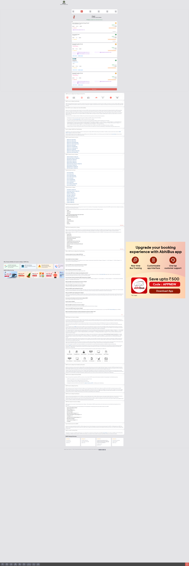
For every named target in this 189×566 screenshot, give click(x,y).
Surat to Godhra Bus (70, 182)
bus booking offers (77, 119)
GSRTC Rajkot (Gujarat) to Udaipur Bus (73, 158)
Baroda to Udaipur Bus (70, 199)
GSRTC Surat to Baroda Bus (71, 139)
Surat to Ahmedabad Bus (71, 179)
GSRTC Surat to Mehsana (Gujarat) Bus (73, 150)
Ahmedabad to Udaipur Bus (71, 189)
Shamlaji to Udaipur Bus (71, 196)
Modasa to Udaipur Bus (70, 192)
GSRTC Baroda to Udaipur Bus (72, 159)
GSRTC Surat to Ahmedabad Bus (72, 146)
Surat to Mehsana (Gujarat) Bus (72, 183)
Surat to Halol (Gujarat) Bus (71, 175)
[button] (73, 11)
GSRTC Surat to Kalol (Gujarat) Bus (72, 152)
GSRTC (75, 326)
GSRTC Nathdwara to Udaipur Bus (72, 166)
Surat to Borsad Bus (70, 178)
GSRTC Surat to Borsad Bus (71, 145)
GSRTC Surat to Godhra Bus (71, 149)
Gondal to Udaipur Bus (70, 202)
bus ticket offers (102, 274)
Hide (122, 314)
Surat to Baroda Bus (70, 172)
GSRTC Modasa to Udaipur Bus (72, 165)
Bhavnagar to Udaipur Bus (71, 195)
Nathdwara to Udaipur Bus (71, 193)
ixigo (67, 449)
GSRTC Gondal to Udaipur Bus (72, 162)
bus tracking (105, 432)
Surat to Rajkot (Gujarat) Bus (71, 176)
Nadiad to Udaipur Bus (70, 200)
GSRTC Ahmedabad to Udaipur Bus (72, 156)
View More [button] (121, 225)
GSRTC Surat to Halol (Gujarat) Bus (72, 142)
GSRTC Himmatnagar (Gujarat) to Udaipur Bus (74, 163)
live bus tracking (112, 309)
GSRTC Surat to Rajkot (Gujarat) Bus (73, 143)
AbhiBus (65, 449)
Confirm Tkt (70, 449)
